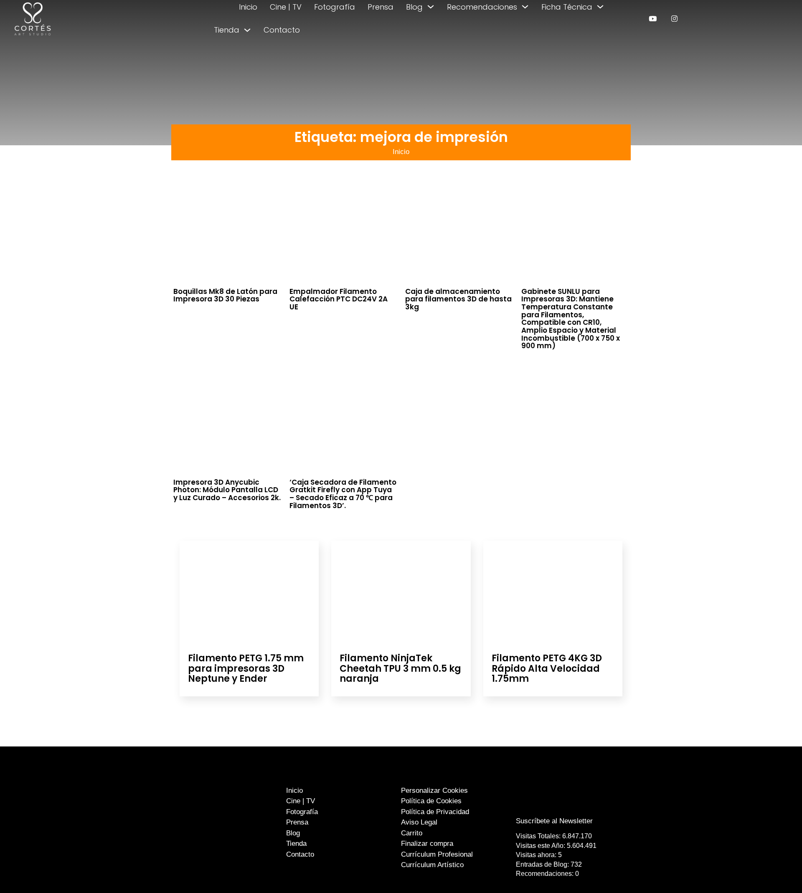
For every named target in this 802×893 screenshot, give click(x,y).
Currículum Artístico (432, 865)
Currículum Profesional (437, 854)
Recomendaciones (482, 7)
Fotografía (334, 7)
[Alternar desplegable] (430, 6)
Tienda (226, 30)
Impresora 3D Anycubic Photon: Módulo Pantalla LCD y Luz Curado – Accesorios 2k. (227, 490)
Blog (414, 7)
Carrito (411, 833)
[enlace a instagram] (674, 18)
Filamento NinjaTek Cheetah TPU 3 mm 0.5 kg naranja (400, 668)
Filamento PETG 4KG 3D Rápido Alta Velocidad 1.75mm (547, 668)
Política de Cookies (431, 801)
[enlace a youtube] (652, 18)
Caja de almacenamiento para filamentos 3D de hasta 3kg (458, 299)
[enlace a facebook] (548, 804)
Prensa (380, 7)
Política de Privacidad (435, 812)
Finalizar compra (427, 843)
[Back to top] (775, 871)
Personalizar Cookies (434, 790)
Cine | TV (286, 7)
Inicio (248, 7)
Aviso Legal (419, 822)
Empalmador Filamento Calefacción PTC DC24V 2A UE (338, 299)
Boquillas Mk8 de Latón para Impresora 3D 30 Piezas (225, 295)
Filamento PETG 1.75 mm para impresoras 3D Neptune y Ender (246, 668)
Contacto (282, 30)
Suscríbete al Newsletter (554, 821)
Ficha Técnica (566, 7)
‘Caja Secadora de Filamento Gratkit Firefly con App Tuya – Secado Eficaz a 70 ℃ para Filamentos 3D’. (342, 494)
